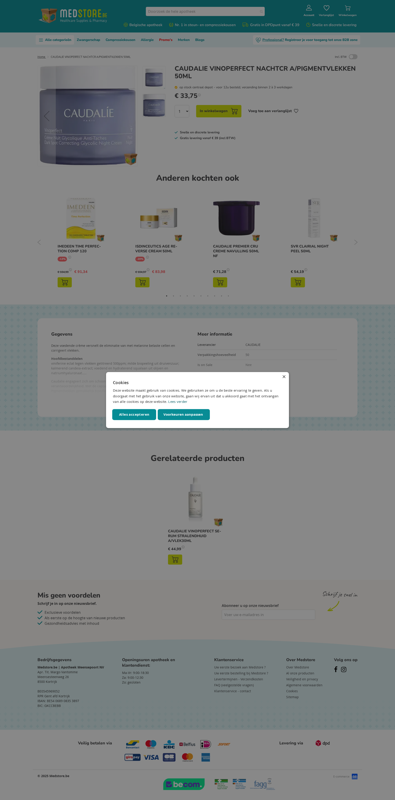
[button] (184, 414)
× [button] (284, 377)
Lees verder (177, 401)
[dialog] (197, 400)
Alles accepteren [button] (134, 414)
